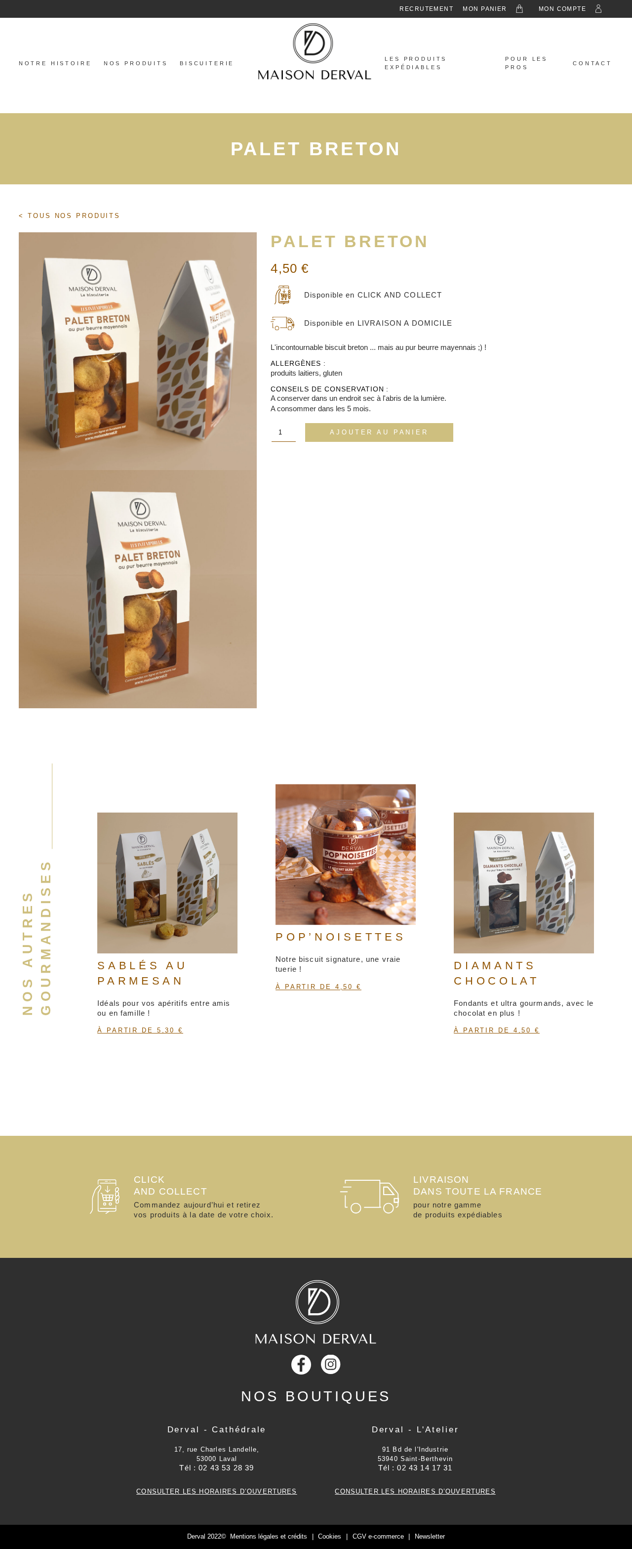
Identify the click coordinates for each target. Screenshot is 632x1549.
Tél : (216, 1467)
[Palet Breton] (137, 351)
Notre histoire (55, 63)
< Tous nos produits (69, 215)
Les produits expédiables (416, 63)
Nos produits (136, 63)
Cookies (329, 1536)
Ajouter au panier (379, 432)
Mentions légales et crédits (268, 1536)
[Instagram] (331, 1364)
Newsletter (430, 1536)
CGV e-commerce (378, 1536)
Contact (592, 63)
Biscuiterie (207, 63)
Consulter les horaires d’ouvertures (216, 1491)
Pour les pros (526, 63)
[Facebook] (301, 1365)
